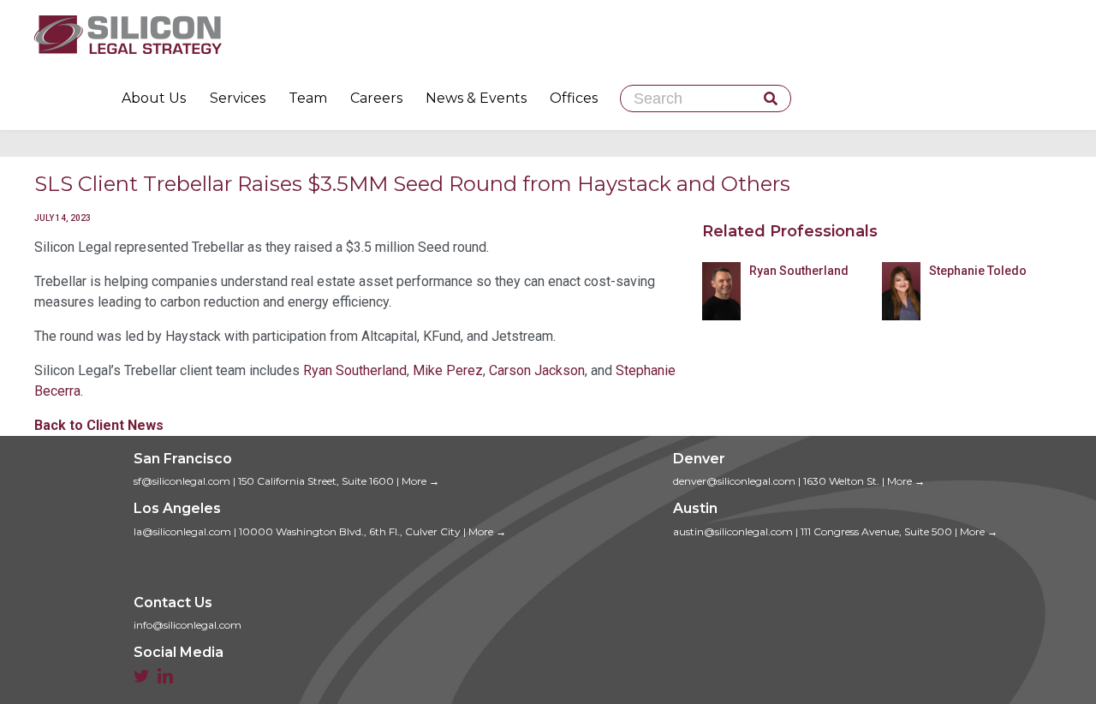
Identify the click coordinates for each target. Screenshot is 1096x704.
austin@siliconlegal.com (733, 531)
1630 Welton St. (841, 480)
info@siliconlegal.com (187, 624)
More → (420, 480)
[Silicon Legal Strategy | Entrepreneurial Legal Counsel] (548, 34)
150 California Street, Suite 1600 (316, 480)
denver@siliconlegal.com (734, 480)
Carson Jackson (537, 370)
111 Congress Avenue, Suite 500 (876, 531)
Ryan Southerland (355, 370)
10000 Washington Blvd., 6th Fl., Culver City (350, 531)
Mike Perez (448, 370)
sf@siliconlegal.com (182, 480)
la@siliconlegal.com (182, 531)
